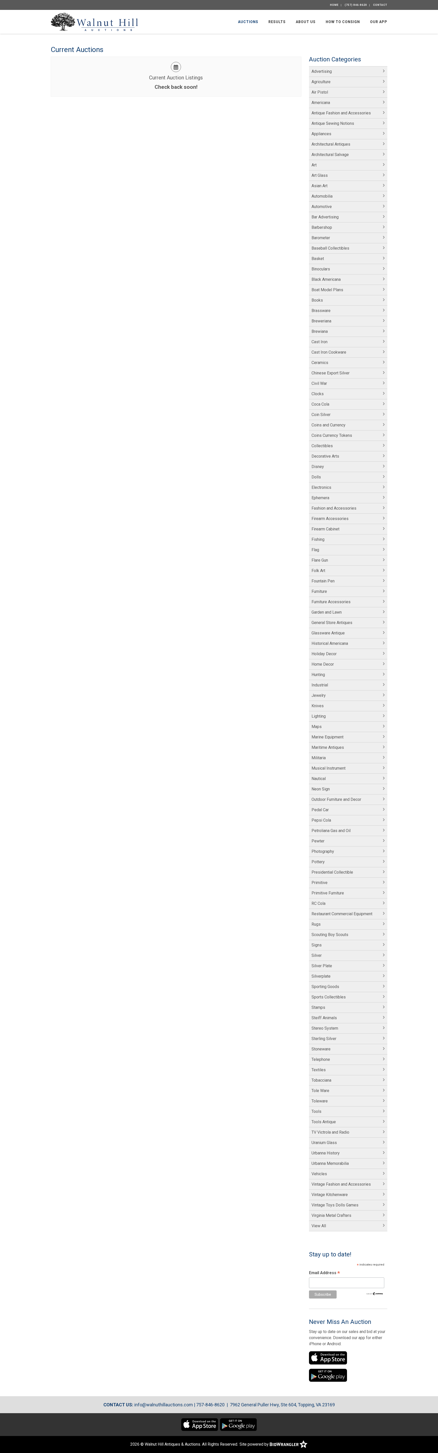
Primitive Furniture (328, 893)
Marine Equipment (327, 737)
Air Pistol (320, 92)
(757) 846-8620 (356, 5)
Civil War (319, 383)
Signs (317, 945)
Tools (316, 1111)
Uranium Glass (324, 1142)
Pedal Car (320, 809)
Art (314, 165)
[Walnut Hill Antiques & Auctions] (94, 21)
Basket (318, 258)
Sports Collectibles (329, 997)
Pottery (318, 861)
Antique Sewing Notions (333, 123)
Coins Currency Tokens (332, 435)
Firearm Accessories (330, 518)
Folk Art (318, 570)
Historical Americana (330, 643)
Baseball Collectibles (330, 248)
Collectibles (322, 445)
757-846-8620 (210, 1404)
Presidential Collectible (332, 872)
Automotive (322, 206)
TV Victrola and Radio (330, 1132)
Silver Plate (322, 965)
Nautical (319, 778)
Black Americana (326, 279)
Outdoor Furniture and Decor (336, 799)
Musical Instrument (328, 768)
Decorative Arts (325, 456)
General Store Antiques (332, 622)
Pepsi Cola (321, 820)
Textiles (319, 1069)
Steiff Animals (324, 1017)
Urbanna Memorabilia (330, 1163)
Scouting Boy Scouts (330, 934)
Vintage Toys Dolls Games (335, 1205)
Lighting (319, 716)
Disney (318, 466)
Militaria (319, 757)
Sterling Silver (324, 1038)
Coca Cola (320, 404)
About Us (306, 22)
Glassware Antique (328, 633)
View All (319, 1225)
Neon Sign (321, 789)
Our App (378, 22)
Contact (380, 5)
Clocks (318, 393)
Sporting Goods (325, 986)
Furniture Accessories (331, 601)
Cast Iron (319, 341)
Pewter (318, 841)
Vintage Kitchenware (330, 1194)
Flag (315, 549)
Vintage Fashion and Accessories (341, 1184)
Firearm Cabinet (325, 529)
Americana (321, 102)
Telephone (321, 1059)
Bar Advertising (325, 217)
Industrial (320, 685)
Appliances (321, 133)
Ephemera (320, 497)
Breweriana (321, 321)
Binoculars (321, 269)
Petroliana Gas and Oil (331, 830)
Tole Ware (320, 1090)
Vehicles (319, 1173)
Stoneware (321, 1049)
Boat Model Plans (327, 289)
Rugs (316, 924)
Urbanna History (326, 1153)
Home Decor (323, 664)
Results (277, 22)
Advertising (322, 71)
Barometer (321, 237)
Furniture (319, 591)
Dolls (316, 477)
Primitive (319, 882)
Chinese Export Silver (331, 373)
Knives (318, 705)
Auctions (248, 22)
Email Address (324, 1273)
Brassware (321, 310)
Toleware (320, 1101)
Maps (317, 726)
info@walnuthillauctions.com (163, 1404)
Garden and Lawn (327, 612)
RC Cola (318, 903)
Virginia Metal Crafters (331, 1215)
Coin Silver (321, 414)
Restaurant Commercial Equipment (342, 913)
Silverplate (321, 976)
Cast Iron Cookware (329, 352)
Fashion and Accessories (334, 508)
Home (334, 5)
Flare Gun (320, 560)
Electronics (321, 487)
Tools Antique (324, 1121)
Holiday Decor (324, 653)
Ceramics (320, 362)
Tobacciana (321, 1080)
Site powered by (255, 1444)
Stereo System (325, 1028)
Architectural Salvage (330, 154)
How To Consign (343, 22)
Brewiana (320, 331)
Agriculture (321, 81)
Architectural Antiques (331, 144)
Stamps (318, 1007)
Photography (323, 851)
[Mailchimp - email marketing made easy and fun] (374, 1293)
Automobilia (322, 196)
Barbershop (322, 227)
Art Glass (320, 175)
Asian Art (319, 185)
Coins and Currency (328, 425)
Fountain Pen (323, 581)
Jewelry (319, 695)
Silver (317, 955)
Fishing (318, 539)
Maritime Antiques (328, 747)
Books (317, 300)
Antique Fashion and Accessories (341, 113)
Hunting (318, 674)
